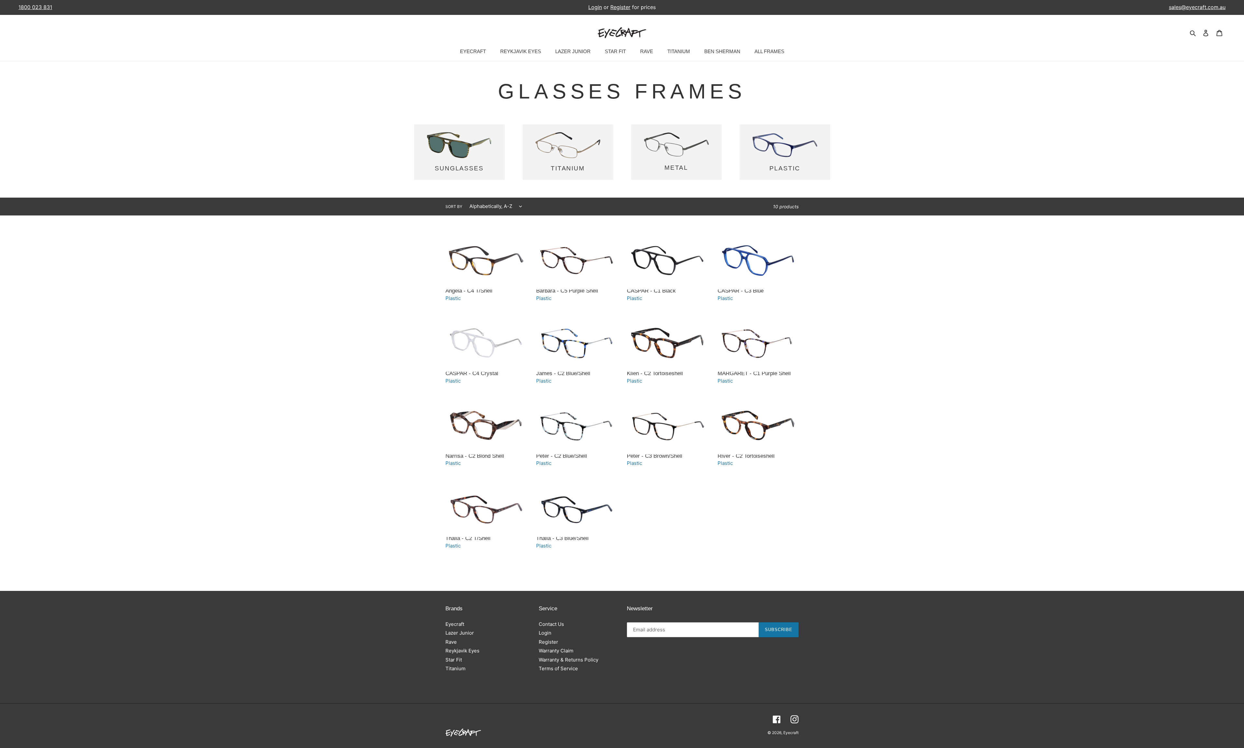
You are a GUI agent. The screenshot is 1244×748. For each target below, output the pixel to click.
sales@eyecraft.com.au (1197, 7)
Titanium (455, 668)
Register (620, 7)
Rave (451, 642)
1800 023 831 (35, 7)
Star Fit (453, 660)
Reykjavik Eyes (462, 651)
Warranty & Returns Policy (568, 660)
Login (595, 7)
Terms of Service (558, 668)
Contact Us (551, 624)
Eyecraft (454, 624)
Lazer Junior (459, 633)
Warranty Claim (556, 651)
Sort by (453, 206)
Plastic (453, 298)
